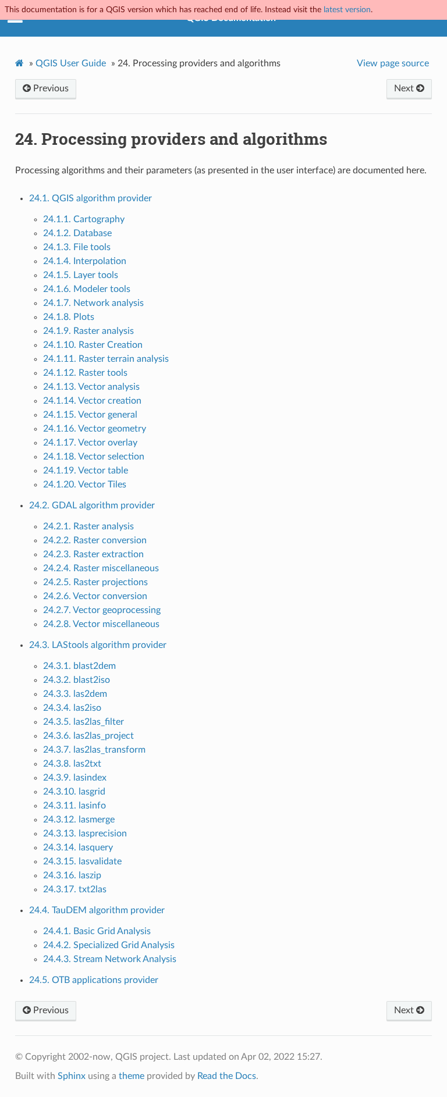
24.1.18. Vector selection (93, 456)
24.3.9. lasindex (75, 777)
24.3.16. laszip (72, 875)
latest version (347, 9)
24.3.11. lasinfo (74, 805)
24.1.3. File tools (77, 247)
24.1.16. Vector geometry (94, 428)
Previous (50, 88)
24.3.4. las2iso (72, 708)
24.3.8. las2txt (72, 763)
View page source (393, 63)
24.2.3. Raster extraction (93, 554)
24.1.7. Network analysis (93, 303)
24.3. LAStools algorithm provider (97, 645)
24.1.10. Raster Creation (93, 345)
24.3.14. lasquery (78, 847)
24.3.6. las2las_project (88, 735)
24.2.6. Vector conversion (95, 596)
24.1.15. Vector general (90, 414)
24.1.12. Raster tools (85, 372)
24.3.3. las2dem (75, 694)
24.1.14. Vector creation (92, 400)
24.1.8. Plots (68, 317)
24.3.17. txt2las (75, 889)
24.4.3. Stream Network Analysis (109, 959)
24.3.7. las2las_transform (94, 749)
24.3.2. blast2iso (76, 680)
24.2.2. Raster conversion (95, 540)
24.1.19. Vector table (85, 470)
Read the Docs (226, 1076)
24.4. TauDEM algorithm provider (97, 910)
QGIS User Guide (71, 63)
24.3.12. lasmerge (79, 819)
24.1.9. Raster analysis (88, 331)
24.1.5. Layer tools (80, 275)
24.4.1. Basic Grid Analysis (97, 931)
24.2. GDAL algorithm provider (92, 505)
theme (131, 1076)
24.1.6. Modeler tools (86, 289)
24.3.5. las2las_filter (83, 721)
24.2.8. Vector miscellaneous (101, 624)
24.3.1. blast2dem (79, 666)
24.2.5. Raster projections (95, 582)
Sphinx (72, 1076)
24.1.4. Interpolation (84, 261)
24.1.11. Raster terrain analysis (106, 359)
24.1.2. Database (77, 233)
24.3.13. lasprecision (85, 833)
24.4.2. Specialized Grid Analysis (109, 945)
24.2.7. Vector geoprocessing (102, 610)
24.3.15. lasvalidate (82, 861)
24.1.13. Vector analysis (91, 386)
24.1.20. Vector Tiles (84, 484)
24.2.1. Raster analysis (88, 526)
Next (405, 88)
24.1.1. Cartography (84, 219)
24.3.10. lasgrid (74, 791)
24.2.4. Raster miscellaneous (101, 568)
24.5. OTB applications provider (93, 980)
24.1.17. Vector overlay (90, 442)
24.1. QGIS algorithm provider (90, 198)
